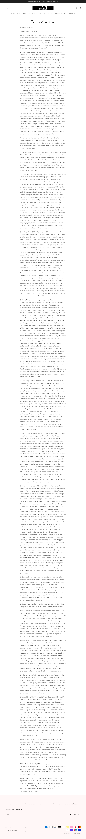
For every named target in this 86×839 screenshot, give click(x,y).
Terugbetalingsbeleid (71, 804)
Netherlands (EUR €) (12, 831)
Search (11, 804)
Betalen (17, 804)
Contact (39, 804)
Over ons (46, 804)
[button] (7, 8)
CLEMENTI (70, 833)
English (26, 831)
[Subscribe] (36, 814)
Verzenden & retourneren (28, 804)
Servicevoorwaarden (57, 804)
